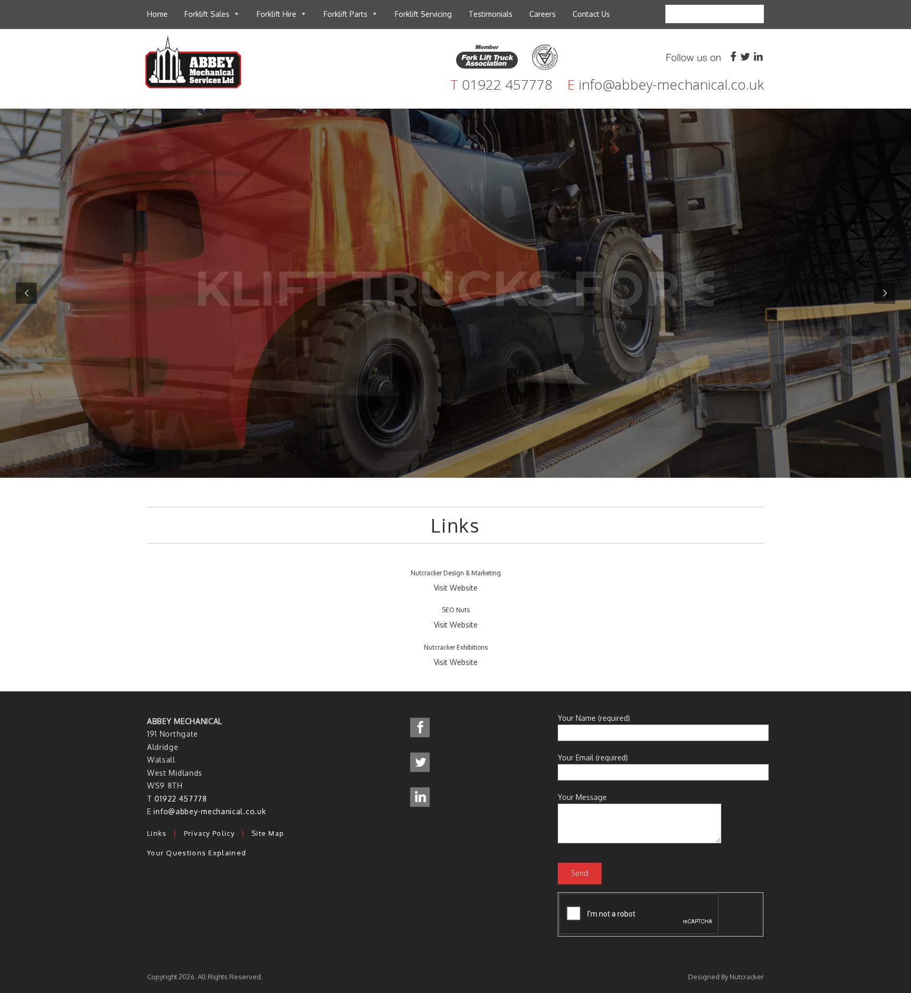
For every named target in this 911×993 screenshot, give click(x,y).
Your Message (582, 797)
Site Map (267, 833)
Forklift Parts (345, 13)
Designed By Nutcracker (726, 976)
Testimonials (490, 13)
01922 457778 (507, 84)
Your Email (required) (593, 757)
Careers (542, 13)
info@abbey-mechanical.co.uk (671, 84)
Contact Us (591, 13)
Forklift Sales (207, 13)
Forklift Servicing (423, 13)
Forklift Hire (276, 13)
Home (157, 13)
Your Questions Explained (196, 853)
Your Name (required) (594, 718)
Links (157, 833)
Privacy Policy (209, 833)
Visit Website (456, 587)
